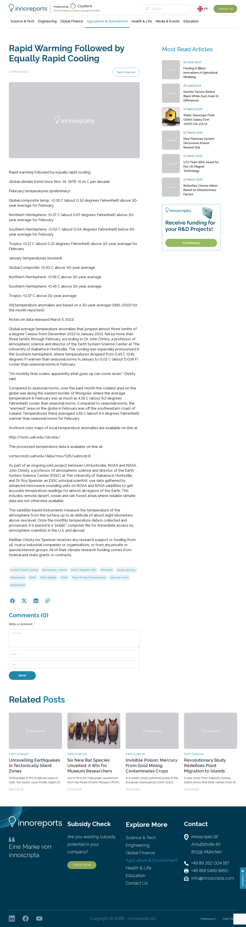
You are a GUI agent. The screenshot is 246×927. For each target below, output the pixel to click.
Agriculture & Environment (152, 860)
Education (136, 875)
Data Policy (230, 919)
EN (205, 8)
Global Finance (140, 852)
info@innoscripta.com (212, 878)
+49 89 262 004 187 (210, 863)
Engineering (137, 845)
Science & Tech (141, 837)
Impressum (208, 919)
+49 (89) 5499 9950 (209, 870)
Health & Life (138, 867)
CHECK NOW (82, 865)
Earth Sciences (126, 72)
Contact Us (225, 8)
